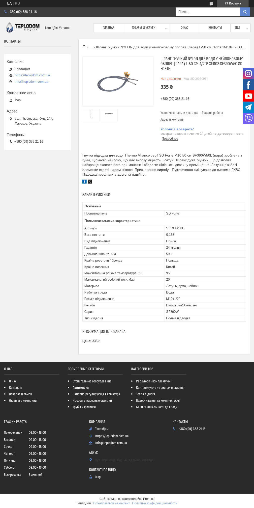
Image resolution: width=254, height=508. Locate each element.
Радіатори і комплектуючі (153, 381)
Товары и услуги (144, 28)
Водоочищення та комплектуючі (158, 401)
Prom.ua (149, 499)
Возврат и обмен (20, 394)
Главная (109, 28)
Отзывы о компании (23, 401)
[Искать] (245, 11)
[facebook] (84, 182)
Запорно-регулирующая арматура (96, 394)
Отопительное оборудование (92, 381)
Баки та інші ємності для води (156, 407)
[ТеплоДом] (22, 28)
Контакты (215, 28)
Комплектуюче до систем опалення (160, 388)
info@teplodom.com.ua (31, 81)
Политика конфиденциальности (154, 503)
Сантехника (81, 388)
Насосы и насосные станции (92, 401)
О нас (185, 28)
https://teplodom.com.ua (32, 75)
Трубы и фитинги (84, 407)
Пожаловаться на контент (111, 503)
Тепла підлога (145, 394)
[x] (90, 182)
